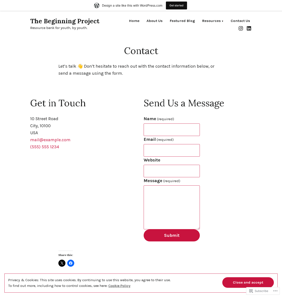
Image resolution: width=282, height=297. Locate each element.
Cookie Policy (119, 286)
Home (134, 21)
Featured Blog (182, 21)
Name (159, 118)
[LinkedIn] (248, 28)
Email (159, 139)
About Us (155, 21)
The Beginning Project (65, 21)
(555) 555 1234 (44, 146)
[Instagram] (241, 28)
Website (152, 160)
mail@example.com (50, 139)
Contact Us (240, 21)
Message (162, 180)
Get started (176, 5)
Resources (211, 21)
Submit (172, 235)
